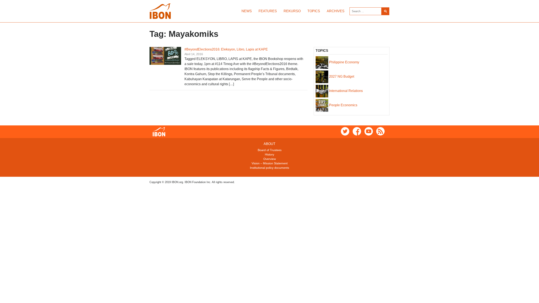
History (269, 154)
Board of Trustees (270, 150)
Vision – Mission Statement (270, 163)
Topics (313, 11)
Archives (335, 11)
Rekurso (292, 11)
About (269, 144)
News (246, 11)
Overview (269, 159)
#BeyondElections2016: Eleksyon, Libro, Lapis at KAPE (226, 49)
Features (268, 11)
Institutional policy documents (269, 167)
